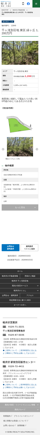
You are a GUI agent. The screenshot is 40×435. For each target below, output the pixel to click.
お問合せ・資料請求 (10, 295)
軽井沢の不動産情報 (19, 10)
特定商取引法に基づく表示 (20, 300)
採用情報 (20, 425)
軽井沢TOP (5, 10)
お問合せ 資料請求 (10, 247)
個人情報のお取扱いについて (14, 421)
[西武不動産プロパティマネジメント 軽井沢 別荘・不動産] (6, 4)
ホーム (20, 271)
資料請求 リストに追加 (29, 247)
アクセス (30, 295)
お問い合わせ (8, 425)
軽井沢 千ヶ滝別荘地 (20, 281)
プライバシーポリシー (23, 416)
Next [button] (37, 149)
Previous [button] (3, 149)
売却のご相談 (30, 276)
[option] (20, 149)
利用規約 (6, 416)
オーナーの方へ (20, 305)
